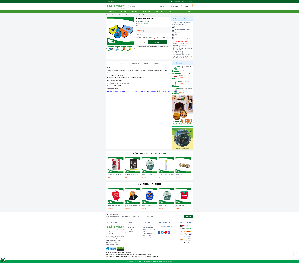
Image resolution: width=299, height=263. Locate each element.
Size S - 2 (145, 37)
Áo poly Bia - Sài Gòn (147, 174)
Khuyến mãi (146, 11)
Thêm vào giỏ (157, 42)
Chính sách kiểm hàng (148, 238)
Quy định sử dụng (147, 225)
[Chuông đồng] (183, 165)
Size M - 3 (151, 37)
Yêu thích (184, 6)
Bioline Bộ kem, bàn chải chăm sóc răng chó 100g (185, 89)
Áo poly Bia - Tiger (146, 205)
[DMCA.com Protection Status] (120, 248)
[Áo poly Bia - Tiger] (149, 196)
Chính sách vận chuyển (149, 233)
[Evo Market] (182, 111)
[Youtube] (165, 232)
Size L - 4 (157, 37)
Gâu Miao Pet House (114, 244)
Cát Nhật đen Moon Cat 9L (131, 174)
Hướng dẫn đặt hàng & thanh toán (149, 230)
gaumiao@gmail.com (115, 240)
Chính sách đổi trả (147, 235)
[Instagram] (169, 232)
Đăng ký (184, 1)
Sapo (171, 261)
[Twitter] (162, 232)
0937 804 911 (111, 1)
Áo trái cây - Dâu (180, 205)
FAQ (189, 11)
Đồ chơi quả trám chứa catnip (185, 74)
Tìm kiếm (170, 1)
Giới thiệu (123, 11)
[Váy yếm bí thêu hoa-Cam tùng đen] (132, 196)
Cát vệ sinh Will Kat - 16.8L (114, 174)
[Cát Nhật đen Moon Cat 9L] (132, 165)
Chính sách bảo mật (148, 227)
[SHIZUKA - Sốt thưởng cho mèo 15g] (166, 165)
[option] (120, 31)
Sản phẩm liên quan (149, 184)
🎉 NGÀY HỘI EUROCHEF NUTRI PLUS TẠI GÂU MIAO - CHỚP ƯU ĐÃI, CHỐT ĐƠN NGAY (182, 48)
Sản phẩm (134, 11)
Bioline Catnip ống (184, 81)
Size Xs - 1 (138, 37)
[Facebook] (159, 232)
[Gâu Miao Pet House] (116, 6)
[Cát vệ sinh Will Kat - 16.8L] (115, 165)
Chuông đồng (179, 174)
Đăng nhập (177, 1)
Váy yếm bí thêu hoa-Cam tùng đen (132, 206)
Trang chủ (111, 11)
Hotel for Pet (159, 11)
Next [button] (134, 49)
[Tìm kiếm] (161, 6)
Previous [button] (107, 49)
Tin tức (171, 11)
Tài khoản (175, 6)
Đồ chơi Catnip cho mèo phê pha (185, 67)
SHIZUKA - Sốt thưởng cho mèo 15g (166, 175)
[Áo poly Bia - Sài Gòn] (149, 165)
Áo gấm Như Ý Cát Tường (114, 205)
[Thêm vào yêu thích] (170, 18)
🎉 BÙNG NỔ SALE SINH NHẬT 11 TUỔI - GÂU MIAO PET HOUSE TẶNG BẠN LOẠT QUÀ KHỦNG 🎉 (182, 56)
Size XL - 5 (164, 37)
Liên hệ (181, 11)
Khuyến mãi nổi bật (182, 41)
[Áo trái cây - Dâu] (183, 196)
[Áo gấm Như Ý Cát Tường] (115, 196)
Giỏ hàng (190, 1)
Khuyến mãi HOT (178, 63)
